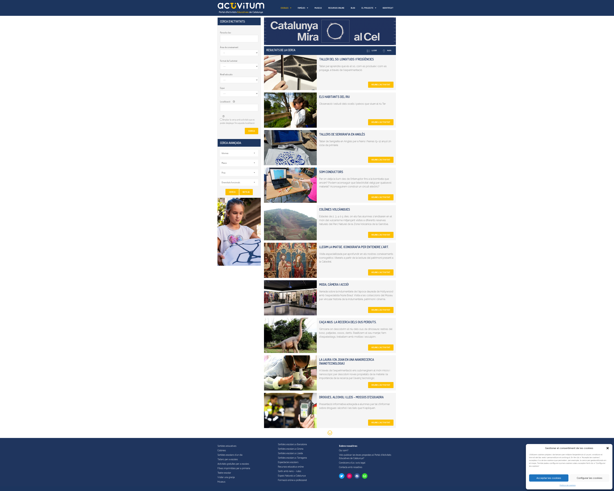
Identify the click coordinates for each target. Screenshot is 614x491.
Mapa (389, 50)
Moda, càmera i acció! (334, 284)
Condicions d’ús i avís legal (352, 462)
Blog (353, 8)
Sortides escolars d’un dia (229, 455)
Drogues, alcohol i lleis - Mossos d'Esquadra (351, 397)
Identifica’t (388, 8)
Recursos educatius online (291, 466)
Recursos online (336, 8)
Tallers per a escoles (227, 459)
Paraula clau (225, 32)
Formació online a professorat (292, 480)
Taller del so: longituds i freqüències (346, 59)
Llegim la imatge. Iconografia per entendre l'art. (354, 247)
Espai (222, 88)
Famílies (301, 8)
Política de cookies (568, 485)
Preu (224, 172)
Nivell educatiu (226, 74)
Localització (225, 101)
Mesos (224, 163)
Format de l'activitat (228, 60)
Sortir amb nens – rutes (289, 471)
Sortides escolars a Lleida (290, 453)
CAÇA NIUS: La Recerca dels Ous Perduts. (348, 322)
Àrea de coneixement (229, 47)
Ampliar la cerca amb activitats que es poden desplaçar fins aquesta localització (237, 121)
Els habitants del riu (334, 97)
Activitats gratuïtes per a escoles (233, 464)
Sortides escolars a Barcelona (292, 444)
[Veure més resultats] (330, 433)
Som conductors (331, 172)
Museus (318, 8)
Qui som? (343, 450)
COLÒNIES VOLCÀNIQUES (334, 209)
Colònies (221, 450)
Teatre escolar (224, 473)
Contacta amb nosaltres (350, 467)
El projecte (367, 8)
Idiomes (225, 153)
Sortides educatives (226, 446)
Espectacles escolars (288, 462)
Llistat (374, 50)
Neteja (246, 192)
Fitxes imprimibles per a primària (233, 468)
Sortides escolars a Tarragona (292, 457)
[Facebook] (357, 476)
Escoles (284, 8)
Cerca (251, 131)
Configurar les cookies (589, 478)
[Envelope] (364, 476)
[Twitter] (341, 476)
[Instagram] (349, 476)
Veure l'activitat (380, 85)
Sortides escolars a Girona (290, 449)
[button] (607, 448)
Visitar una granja (226, 477)
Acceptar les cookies (548, 478)
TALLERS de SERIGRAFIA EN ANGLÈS (342, 134)
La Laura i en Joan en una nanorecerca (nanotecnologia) (346, 361)
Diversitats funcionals (231, 182)
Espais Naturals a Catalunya (292, 475)
